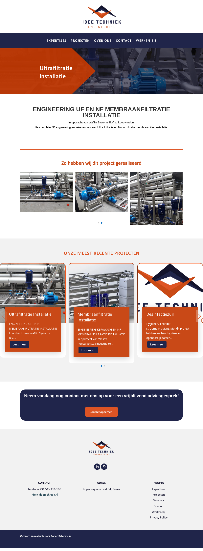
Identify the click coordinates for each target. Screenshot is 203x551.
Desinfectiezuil (160, 314)
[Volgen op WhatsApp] (104, 466)
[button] (98, 222)
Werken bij (146, 41)
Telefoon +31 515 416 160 (44, 489)
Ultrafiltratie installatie (30, 314)
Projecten (80, 41)
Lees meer (19, 344)
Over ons (103, 41)
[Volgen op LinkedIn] (97, 466)
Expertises (56, 41)
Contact (124, 41)
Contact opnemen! (101, 412)
